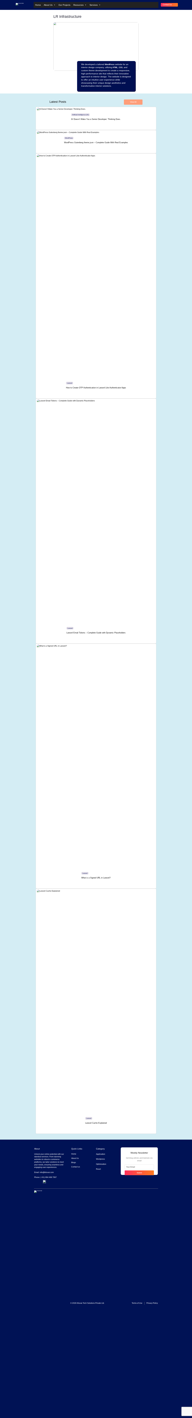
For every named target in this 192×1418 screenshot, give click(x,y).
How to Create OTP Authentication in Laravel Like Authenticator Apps (96, 388)
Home (38, 5)
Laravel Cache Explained (96, 1123)
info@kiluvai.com (47, 1172)
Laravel (69, 383)
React (98, 1169)
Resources (78, 5)
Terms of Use (137, 1303)
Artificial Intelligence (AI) (80, 114)
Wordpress (100, 1159)
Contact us (167, 5)
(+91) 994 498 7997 (48, 1177)
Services (94, 5)
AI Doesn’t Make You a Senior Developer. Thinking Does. (96, 119)
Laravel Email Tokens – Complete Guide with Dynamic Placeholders (96, 633)
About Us (48, 5)
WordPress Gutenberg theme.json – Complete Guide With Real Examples (96, 142)
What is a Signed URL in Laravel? (96, 878)
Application (100, 1154)
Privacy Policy (152, 1303)
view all (133, 102)
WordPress (69, 138)
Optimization (101, 1164)
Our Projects (64, 5)
